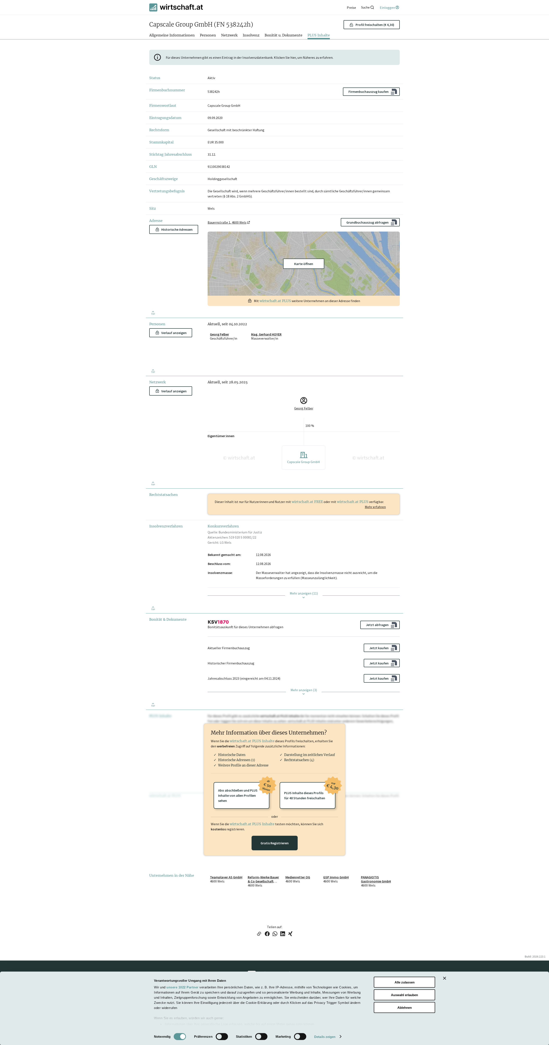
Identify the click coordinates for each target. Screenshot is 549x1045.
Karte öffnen (303, 264)
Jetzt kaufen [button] (379, 648)
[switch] (222, 1036)
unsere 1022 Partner (182, 987)
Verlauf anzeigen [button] (174, 333)
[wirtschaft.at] (176, 7)
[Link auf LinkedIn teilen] (283, 934)
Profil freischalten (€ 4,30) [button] (375, 25)
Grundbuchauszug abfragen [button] (367, 222)
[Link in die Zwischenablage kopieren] (259, 934)
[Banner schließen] (444, 978)
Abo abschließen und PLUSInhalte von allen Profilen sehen (243, 792)
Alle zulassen (405, 982)
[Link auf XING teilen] (290, 934)
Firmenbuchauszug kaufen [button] (368, 91)
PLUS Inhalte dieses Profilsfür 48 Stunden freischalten (309, 791)
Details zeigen (324, 1036)
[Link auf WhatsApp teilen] (275, 934)
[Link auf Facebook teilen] (267, 934)
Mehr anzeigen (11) (304, 593)
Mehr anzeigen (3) (304, 690)
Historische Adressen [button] (177, 229)
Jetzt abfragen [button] (377, 625)
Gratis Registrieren (275, 843)
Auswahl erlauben (404, 995)
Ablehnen (404, 1007)
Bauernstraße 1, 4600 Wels (227, 222)
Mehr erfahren (375, 507)
